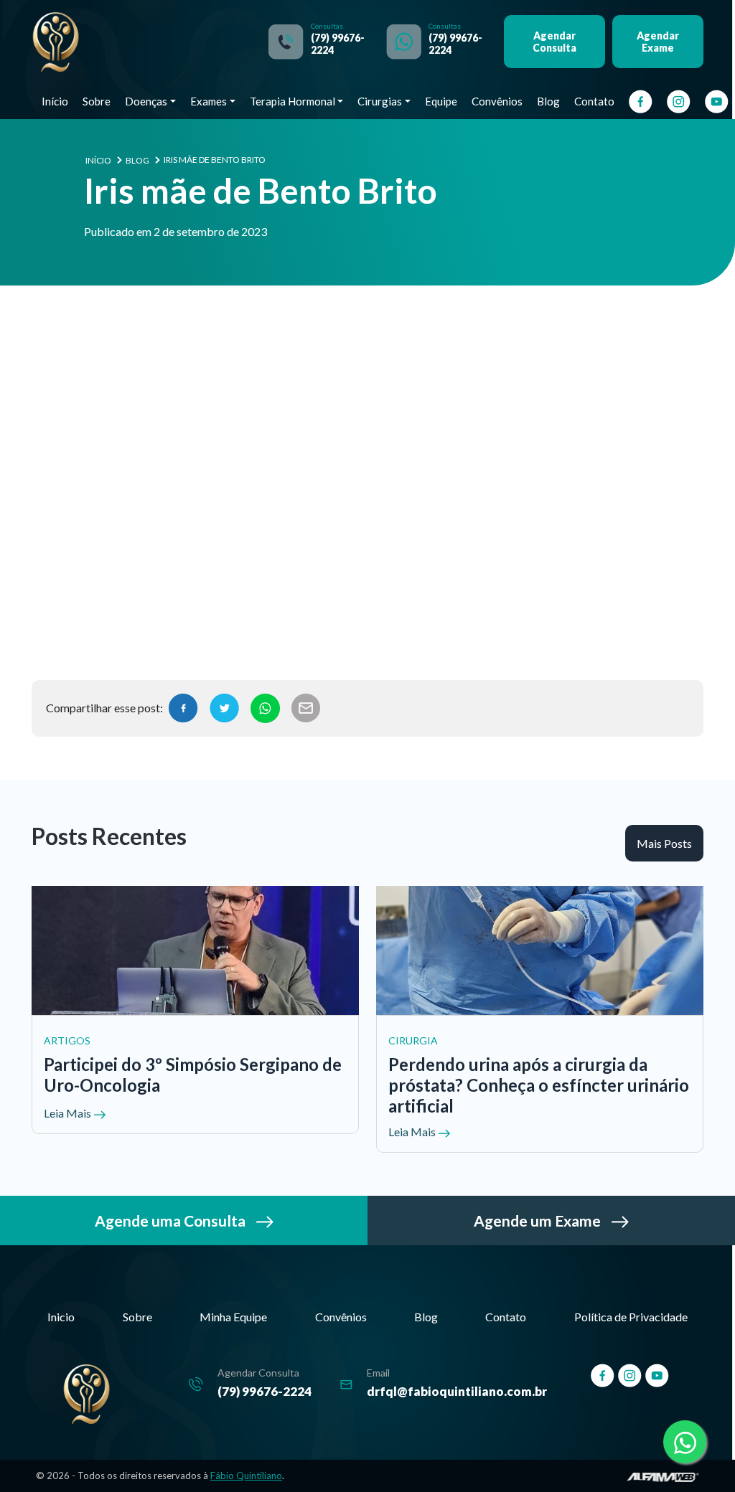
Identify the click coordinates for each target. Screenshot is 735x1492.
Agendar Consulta (554, 41)
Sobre (97, 101)
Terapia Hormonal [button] (292, 101)
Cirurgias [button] (379, 101)
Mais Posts (664, 843)
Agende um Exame (539, 1220)
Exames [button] (208, 101)
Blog (548, 101)
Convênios (497, 101)
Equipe (441, 101)
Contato (594, 101)
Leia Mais (68, 1113)
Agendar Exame (658, 41)
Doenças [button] (146, 101)
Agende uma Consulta (171, 1220)
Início (55, 101)
